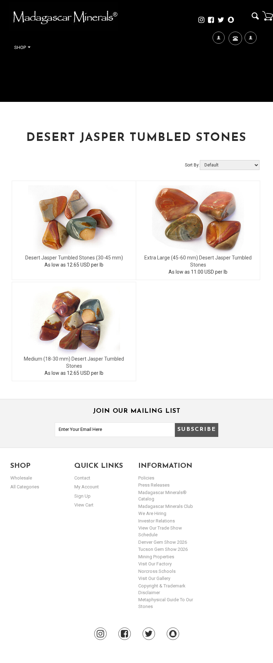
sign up (82, 496)
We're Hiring (218, 72)
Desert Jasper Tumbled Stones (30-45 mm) (74, 258)
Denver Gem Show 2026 (162, 542)
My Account (250, 72)
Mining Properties (156, 556)
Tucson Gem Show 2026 (163, 549)
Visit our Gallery (154, 578)
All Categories (24, 486)
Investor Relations (156, 521)
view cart (83, 505)
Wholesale (21, 478)
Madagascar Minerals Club (165, 506)
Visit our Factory (155, 563)
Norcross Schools (157, 571)
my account (86, 486)
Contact (234, 59)
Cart (267, 15)
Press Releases (154, 485)
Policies (146, 478)
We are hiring (152, 513)
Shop (20, 47)
